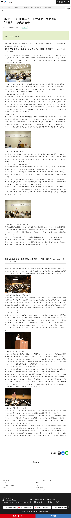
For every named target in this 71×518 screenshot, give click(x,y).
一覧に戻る (35, 462)
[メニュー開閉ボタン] (2, 2)
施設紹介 (5, 487)
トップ (4, 7)
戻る (4, 10)
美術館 (53, 516)
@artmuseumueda (60, 507)
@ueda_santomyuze (43, 507)
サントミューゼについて (9, 485)
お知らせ (38, 485)
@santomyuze (11, 507)
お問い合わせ (39, 487)
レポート (10, 7)
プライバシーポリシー (42, 490)
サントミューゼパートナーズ (43, 480)
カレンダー (39, 482)
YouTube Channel (26, 507)
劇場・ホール (18, 516)
